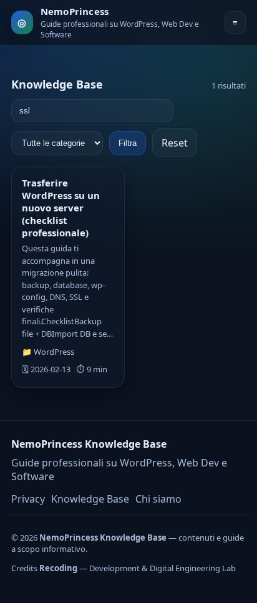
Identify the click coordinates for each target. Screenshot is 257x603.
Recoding (58, 568)
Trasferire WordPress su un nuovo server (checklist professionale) (61, 207)
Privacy (28, 499)
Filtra (128, 143)
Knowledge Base (90, 499)
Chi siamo (158, 499)
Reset (175, 143)
